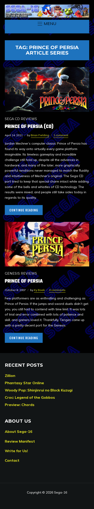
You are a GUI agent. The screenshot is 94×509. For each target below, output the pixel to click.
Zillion (10, 375)
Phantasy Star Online (24, 383)
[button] (47, 24)
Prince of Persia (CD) (29, 126)
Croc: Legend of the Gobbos (30, 397)
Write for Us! (16, 451)
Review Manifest (20, 441)
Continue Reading (23, 210)
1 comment (60, 135)
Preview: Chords (19, 404)
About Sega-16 (18, 431)
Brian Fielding (40, 135)
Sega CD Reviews (21, 119)
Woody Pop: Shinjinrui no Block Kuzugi (39, 390)
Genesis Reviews (21, 273)
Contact (12, 460)
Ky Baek (39, 290)
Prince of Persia (24, 281)
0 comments (57, 290)
